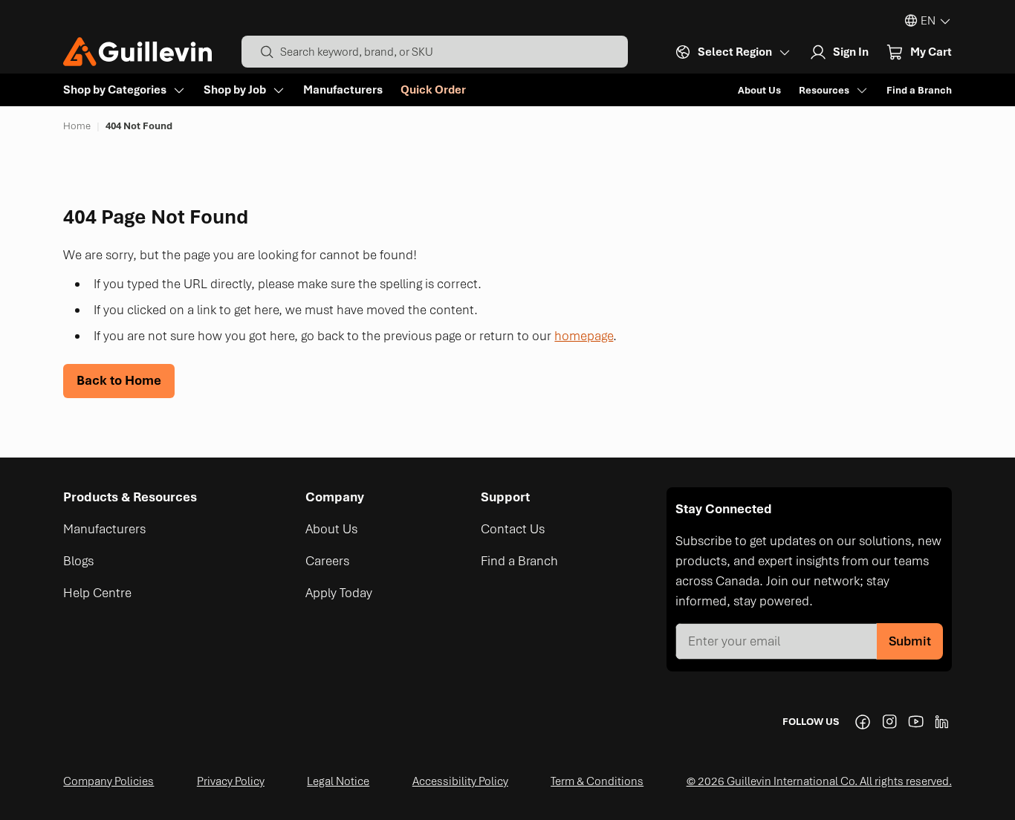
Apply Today (338, 593)
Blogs (78, 561)
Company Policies (108, 781)
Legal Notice (338, 781)
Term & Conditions (597, 781)
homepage (583, 336)
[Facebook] (863, 722)
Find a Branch (919, 90)
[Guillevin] (137, 51)
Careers (327, 561)
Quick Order (433, 89)
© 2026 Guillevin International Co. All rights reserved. (819, 781)
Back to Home (119, 380)
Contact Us (513, 529)
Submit (910, 641)
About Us (759, 90)
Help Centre (97, 593)
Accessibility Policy (460, 781)
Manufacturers (343, 89)
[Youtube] (916, 722)
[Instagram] (889, 722)
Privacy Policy (231, 781)
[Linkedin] (943, 722)
